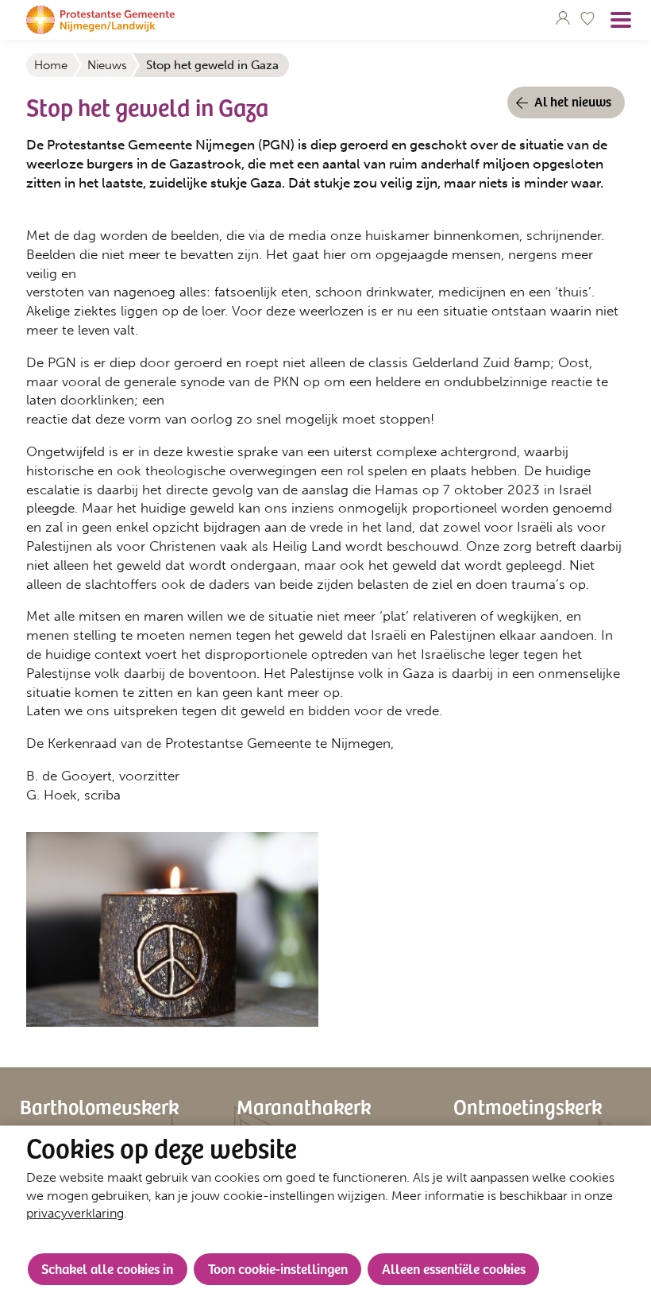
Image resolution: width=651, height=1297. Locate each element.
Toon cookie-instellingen (278, 1268)
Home (50, 65)
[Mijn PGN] (563, 18)
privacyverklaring (75, 1213)
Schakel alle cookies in (107, 1268)
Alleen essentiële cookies (454, 1268)
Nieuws (107, 65)
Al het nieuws (572, 100)
